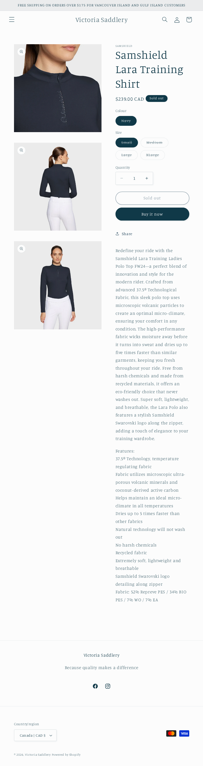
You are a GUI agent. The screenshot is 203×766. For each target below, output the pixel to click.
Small (129, 143)
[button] (12, 20)
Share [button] (127, 233)
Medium (157, 143)
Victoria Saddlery (38, 754)
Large (129, 156)
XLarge (155, 156)
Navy (129, 122)
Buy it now (152, 214)
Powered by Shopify (66, 754)
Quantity (123, 167)
